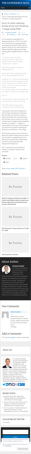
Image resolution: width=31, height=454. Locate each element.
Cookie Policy (8, 445)
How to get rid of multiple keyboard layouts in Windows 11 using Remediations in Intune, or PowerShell (16, 409)
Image (13, 168)
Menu (3, 8)
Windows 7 (12, 34)
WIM (16, 168)
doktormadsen (15, 312)
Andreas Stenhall (11, 32)
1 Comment (24, 34)
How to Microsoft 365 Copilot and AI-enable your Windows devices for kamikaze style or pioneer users (16, 403)
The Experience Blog (15, 3)
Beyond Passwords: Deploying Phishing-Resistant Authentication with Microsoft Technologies (14, 398)
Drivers (8, 168)
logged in (13, 337)
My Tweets (6, 422)
